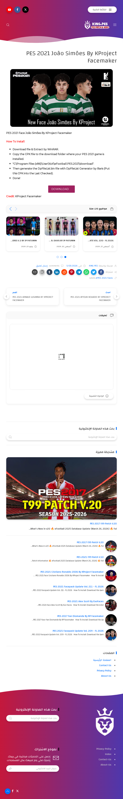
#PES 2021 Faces (104, 278)
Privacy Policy (104, 670)
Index (108, 754)
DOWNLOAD (60, 189)
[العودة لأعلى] (8, 791)
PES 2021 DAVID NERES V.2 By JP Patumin (53, 240)
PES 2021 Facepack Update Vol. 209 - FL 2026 (78, 630)
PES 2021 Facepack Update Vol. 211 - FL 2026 (78, 586)
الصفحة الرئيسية (102, 660)
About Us (106, 675)
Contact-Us (105, 759)
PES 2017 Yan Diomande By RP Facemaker (80, 616)
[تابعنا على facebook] (17, 9)
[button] (101, 272)
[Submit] (10, 768)
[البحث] (7, 25)
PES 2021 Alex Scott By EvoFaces (85, 601)
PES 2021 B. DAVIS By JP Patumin (96, 240)
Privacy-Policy (103, 748)
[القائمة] (115, 25)
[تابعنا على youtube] (9, 9)
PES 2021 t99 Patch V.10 (90, 557)
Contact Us (105, 665)
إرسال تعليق (42, 266)
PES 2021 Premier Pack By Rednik (19, 240)
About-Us (106, 764)
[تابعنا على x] (25, 9)
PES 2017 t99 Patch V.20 (103, 523)
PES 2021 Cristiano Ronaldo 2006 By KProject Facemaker (72, 571)
